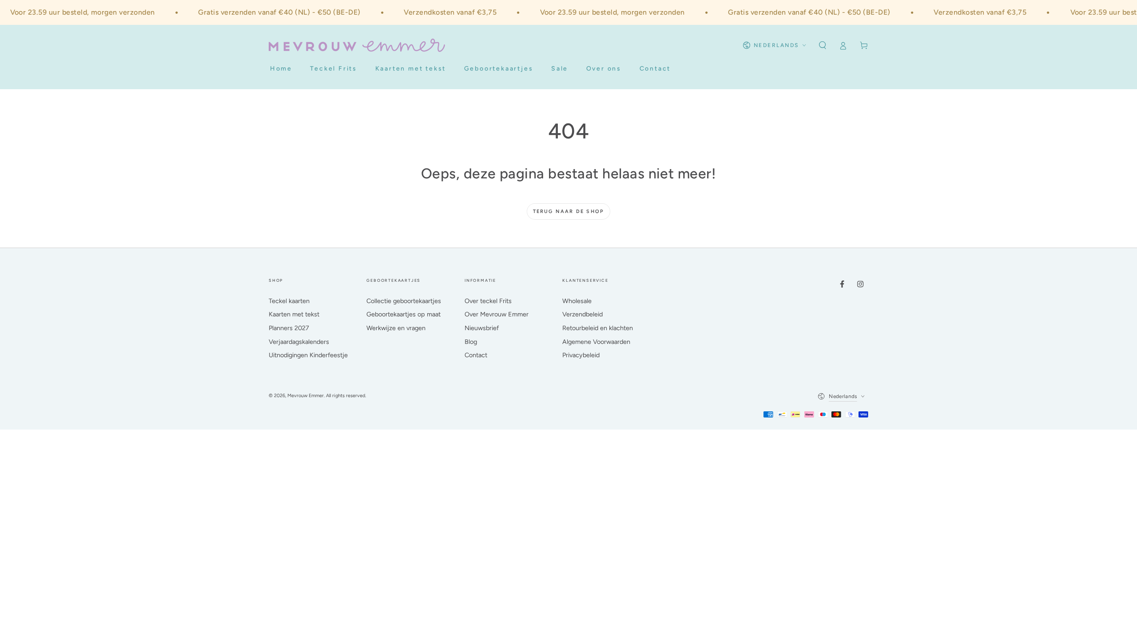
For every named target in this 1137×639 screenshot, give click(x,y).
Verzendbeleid (582, 314)
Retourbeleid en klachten (597, 328)
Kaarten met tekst (294, 314)
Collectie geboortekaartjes (403, 301)
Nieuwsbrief (482, 328)
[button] (822, 45)
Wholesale (577, 301)
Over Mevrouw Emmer (497, 314)
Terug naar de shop (568, 211)
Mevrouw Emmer (305, 395)
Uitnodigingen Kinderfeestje (308, 355)
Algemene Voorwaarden (596, 342)
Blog (471, 342)
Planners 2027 (289, 328)
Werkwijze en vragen (395, 328)
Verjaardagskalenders (299, 342)
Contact (476, 355)
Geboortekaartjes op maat (403, 314)
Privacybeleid (581, 355)
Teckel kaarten (289, 301)
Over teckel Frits (488, 301)
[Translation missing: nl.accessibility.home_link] (357, 45)
